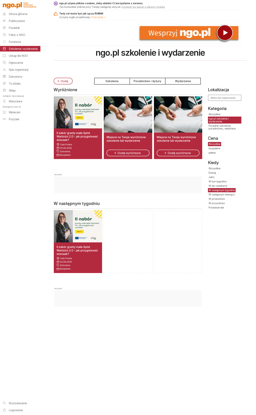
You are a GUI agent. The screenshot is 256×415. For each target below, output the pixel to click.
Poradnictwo (147, 81)
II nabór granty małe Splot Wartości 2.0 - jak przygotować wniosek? (77, 136)
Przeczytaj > (98, 17)
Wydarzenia (183, 81)
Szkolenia (112, 81)
